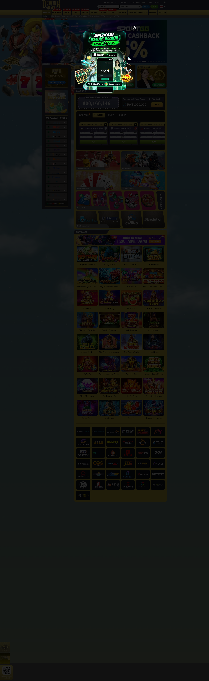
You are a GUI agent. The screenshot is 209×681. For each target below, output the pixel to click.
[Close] (134, 28)
